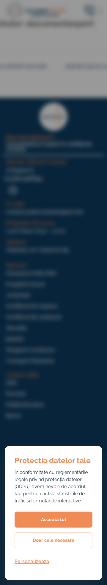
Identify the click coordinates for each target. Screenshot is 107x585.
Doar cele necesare (53, 540)
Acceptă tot (53, 519)
